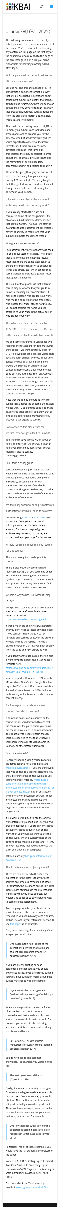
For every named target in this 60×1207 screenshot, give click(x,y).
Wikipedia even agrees (18, 767)
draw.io (26, 517)
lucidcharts (39, 517)
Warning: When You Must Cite (32, 1187)
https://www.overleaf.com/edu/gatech (26, 619)
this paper (15, 924)
